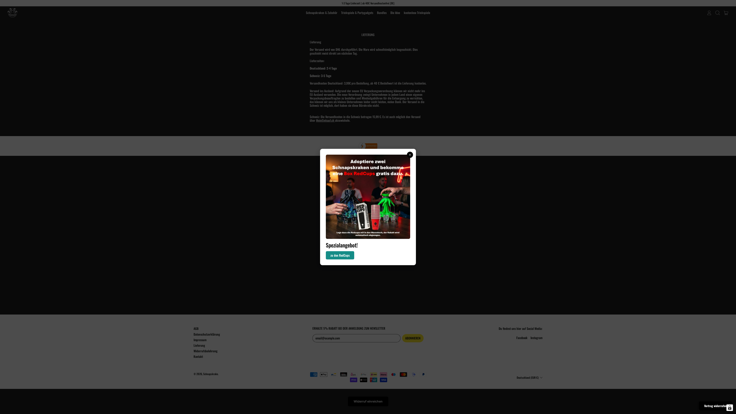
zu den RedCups (340, 255)
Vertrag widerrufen (715, 406)
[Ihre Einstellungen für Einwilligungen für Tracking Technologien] (729, 407)
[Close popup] (410, 155)
